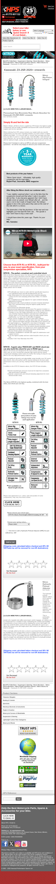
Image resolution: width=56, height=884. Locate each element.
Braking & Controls (9, 700)
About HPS (4, 823)
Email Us (12, 823)
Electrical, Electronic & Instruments (14, 707)
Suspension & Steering (25, 61)
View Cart (51, 6)
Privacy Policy (5, 850)
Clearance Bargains (9, 697)
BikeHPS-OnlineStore (10, 61)
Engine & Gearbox (8, 710)
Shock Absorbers (39, 61)
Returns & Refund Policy (19, 850)
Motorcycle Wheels (9, 723)
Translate (51, 33)
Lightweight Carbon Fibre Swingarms (14, 720)
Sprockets (6, 703)
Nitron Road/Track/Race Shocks (25, 62)
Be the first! (11, 573)
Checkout (51, 8)
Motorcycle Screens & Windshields (14, 713)
